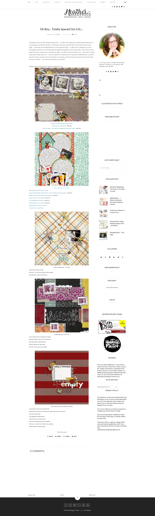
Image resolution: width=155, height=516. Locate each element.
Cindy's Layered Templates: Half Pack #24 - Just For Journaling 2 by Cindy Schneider (47, 192)
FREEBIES (102, 2)
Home (62, 495)
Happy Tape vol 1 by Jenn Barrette (36, 197)
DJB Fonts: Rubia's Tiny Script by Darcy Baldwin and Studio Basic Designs (59, 128)
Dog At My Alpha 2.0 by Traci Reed (36, 203)
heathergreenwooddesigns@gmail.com (108, 429)
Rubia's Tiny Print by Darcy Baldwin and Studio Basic (40, 195)
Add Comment (67, 34)
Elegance (82, 510)
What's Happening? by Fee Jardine (61, 187)
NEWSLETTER (46, 2)
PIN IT (75, 436)
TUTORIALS (57, 2)
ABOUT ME (112, 2)
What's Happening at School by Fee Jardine (38, 190)
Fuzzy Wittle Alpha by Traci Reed (36, 200)
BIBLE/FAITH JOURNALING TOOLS (73, 2)
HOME (28, 2)
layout (75, 34)
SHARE (51, 436)
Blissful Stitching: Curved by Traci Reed (37, 205)
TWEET (59, 436)
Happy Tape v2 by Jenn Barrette (59, 125)
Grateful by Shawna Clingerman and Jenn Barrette (62, 123)
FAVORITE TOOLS (91, 2)
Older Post (92, 495)
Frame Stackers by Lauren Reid (36, 208)
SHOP (36, 2)
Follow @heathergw (112, 287)
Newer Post (31, 495)
